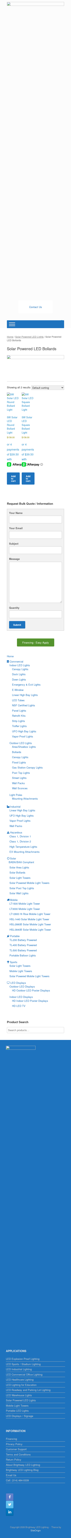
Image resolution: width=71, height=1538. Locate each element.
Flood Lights (19, 762)
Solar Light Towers (20, 878)
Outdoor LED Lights (20, 743)
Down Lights (19, 679)
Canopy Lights (20, 669)
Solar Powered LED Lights (29, 336)
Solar (13, 858)
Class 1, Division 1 (20, 836)
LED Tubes (18, 700)
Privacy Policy (14, 1444)
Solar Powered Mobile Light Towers (29, 883)
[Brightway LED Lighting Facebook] (9, 1497)
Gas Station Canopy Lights (27, 767)
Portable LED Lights (17, 1410)
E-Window (17, 690)
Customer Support (16, 1449)
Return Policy (13, 1459)
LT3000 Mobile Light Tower (24, 909)
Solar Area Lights (19, 867)
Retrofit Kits (19, 715)
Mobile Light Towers (20, 971)
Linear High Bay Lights (25, 695)
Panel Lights (19, 710)
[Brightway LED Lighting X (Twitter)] (9, 1504)
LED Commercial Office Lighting (24, 1374)
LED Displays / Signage (19, 1416)
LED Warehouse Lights (19, 1395)
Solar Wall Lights (19, 893)
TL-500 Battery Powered (23, 950)
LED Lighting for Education (21, 1385)
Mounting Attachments (25, 798)
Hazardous (16, 832)
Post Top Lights (21, 773)
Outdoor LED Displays (22, 986)
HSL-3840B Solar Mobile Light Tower (30, 929)
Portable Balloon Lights (22, 955)
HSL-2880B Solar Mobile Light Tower (30, 924)
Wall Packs (18, 783)
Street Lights (19, 778)
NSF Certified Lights (23, 705)
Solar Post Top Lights (21, 888)
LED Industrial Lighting (19, 1369)
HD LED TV (18, 1006)
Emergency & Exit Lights (26, 684)
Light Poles (15, 795)
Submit (17, 625)
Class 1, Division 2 (20, 841)
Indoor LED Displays (21, 997)
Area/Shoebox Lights (24, 747)
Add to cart (13, 478)
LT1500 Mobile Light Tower (24, 903)
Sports (13, 962)
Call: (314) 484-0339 (17, 1480)
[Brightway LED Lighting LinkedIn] (9, 1512)
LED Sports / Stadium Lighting (23, 1364)
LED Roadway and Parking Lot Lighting (28, 1390)
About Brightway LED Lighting (23, 1465)
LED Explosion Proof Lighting (22, 1359)
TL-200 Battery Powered (23, 940)
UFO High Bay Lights (24, 731)
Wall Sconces (20, 788)
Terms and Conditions (18, 1454)
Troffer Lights (19, 726)
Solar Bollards (17, 872)
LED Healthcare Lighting (20, 1379)
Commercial (16, 661)
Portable (15, 936)
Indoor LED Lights (19, 665)
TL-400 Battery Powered (23, 945)
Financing (11, 1439)
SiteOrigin (36, 1530)
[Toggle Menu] (12, 324)
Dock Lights (19, 674)
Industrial (15, 806)
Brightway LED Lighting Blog (22, 1470)
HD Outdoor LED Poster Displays (31, 990)
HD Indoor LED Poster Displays (30, 1001)
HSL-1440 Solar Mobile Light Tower (29, 919)
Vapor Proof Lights (22, 736)
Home (10, 336)
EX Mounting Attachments (24, 852)
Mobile (14, 900)
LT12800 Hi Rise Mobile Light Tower (29, 914)
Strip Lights (18, 721)
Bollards (16, 752)
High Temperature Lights (23, 846)
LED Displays (18, 983)
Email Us (11, 1475)
